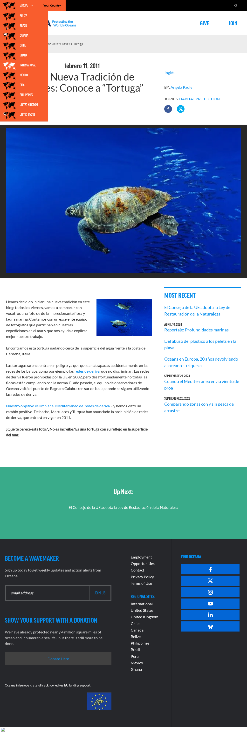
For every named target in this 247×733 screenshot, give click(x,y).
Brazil (23, 25)
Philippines (26, 94)
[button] (168, 109)
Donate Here (58, 658)
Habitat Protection (199, 98)
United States (27, 114)
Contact (137, 570)
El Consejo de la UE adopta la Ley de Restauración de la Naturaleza (123, 507)
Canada (24, 35)
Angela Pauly (181, 87)
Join (233, 23)
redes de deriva (87, 371)
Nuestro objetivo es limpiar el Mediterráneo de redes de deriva (58, 405)
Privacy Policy (142, 576)
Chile (23, 45)
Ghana (23, 55)
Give (204, 23)
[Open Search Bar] (236, 5)
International (28, 65)
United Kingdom (29, 104)
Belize (23, 15)
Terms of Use (141, 583)
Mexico (24, 75)
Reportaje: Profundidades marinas (196, 329)
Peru (22, 85)
